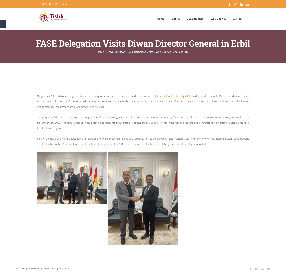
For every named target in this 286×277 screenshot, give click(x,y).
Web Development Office (57, 268)
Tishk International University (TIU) (170, 96)
